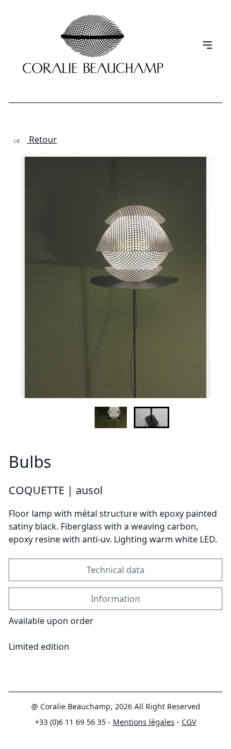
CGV (189, 722)
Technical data (115, 570)
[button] (115, 417)
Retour (42, 139)
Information (115, 599)
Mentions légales (144, 722)
